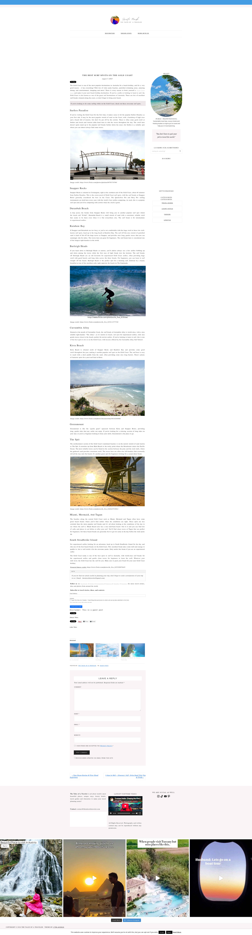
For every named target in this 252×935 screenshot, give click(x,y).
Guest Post (104, 665)
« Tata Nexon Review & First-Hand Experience (84, 776)
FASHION (167, 214)
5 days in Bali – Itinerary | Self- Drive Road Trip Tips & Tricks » (126, 776)
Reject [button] (169, 932)
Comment (77, 687)
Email (77, 724)
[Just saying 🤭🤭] (94, 878)
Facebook (84, 584)
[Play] (111, 813)
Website (77, 735)
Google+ (124, 584)
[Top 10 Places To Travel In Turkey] (107, 650)
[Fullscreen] (140, 813)
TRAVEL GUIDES (167, 203)
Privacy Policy (106, 746)
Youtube (116, 584)
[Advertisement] (126, 53)
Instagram (100, 584)
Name (76, 714)
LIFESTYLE (167, 220)
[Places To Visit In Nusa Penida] (133, 650)
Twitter (91, 584)
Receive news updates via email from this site (94, 758)
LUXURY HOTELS (167, 209)
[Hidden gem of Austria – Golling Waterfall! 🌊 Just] (31, 878)
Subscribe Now (76, 606)
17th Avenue (58, 927)
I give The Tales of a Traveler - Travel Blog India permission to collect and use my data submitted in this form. (100, 600)
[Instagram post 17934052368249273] (157, 878)
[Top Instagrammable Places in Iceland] (82, 650)
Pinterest (108, 584)
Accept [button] (162, 932)
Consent (72, 598)
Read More (177, 932)
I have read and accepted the (94, 746)
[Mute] (137, 813)
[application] (125, 805)
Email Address (73, 593)
